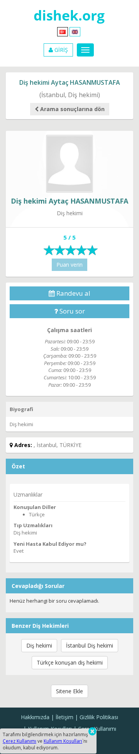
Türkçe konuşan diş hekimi (70, 662)
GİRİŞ (60, 49)
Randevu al (72, 293)
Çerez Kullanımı (97, 728)
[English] (75, 31)
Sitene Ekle (69, 691)
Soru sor (71, 311)
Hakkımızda (35, 717)
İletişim (64, 717)
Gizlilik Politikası (99, 717)
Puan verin (69, 264)
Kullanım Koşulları (63, 741)
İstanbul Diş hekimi (89, 645)
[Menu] (85, 50)
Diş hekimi (39, 645)
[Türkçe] (63, 31)
